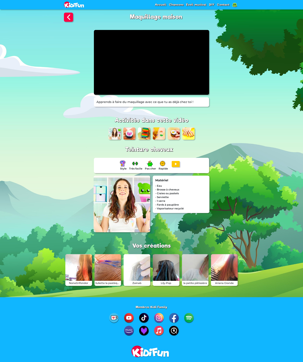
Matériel (161, 180)
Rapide (163, 168)
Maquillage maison (156, 16)
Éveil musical (196, 4)
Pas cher (150, 168)
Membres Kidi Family (151, 307)
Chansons (176, 4)
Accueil (160, 4)
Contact (223, 4)
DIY (211, 4)
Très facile (135, 168)
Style (123, 168)
